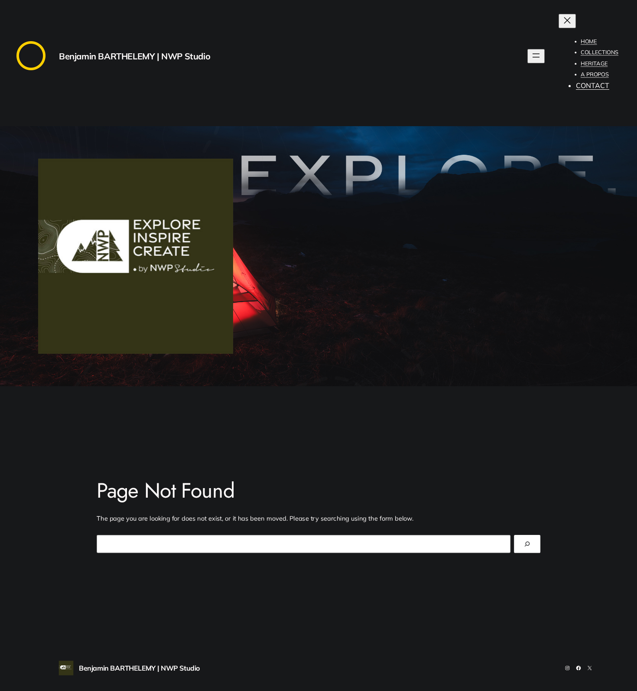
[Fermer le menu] (567, 21)
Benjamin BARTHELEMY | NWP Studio (134, 56)
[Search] (527, 544)
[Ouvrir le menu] (536, 56)
